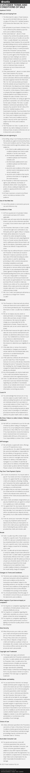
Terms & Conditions (6, 771)
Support (21, 771)
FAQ (17, 771)
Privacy (13, 771)
